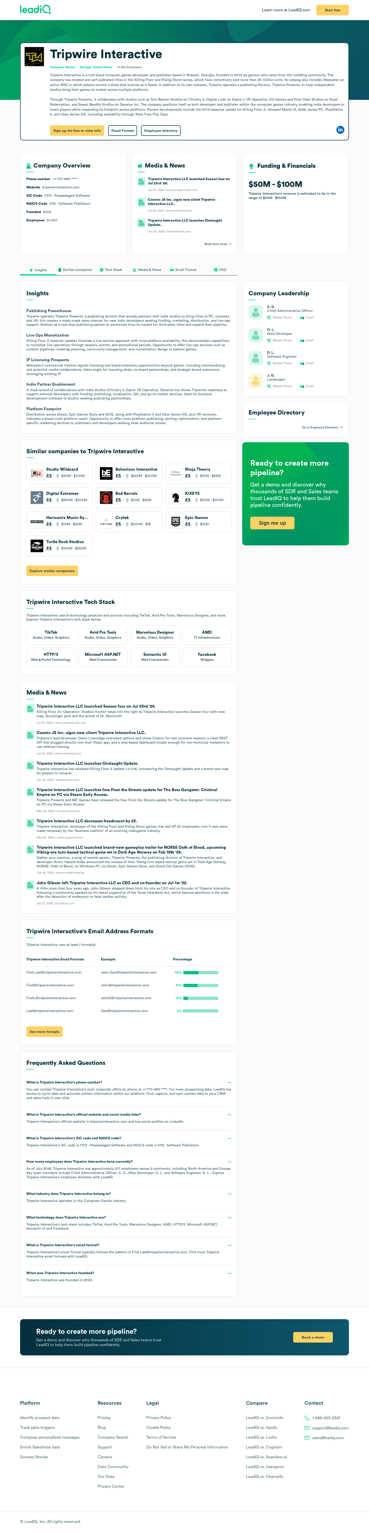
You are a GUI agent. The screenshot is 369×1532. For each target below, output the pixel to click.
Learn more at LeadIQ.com (286, 10)
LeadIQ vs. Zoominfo (264, 1418)
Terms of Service (161, 1437)
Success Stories (34, 1457)
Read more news (215, 244)
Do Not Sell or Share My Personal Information (187, 1447)
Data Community (113, 1467)
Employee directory (160, 131)
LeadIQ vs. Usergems (265, 1467)
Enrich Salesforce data (40, 1447)
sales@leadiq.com (328, 1438)
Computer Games (98, 1201)
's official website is (105, 1118)
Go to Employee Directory (320, 427)
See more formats (44, 1032)
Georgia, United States (96, 67)
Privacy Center (111, 1486)
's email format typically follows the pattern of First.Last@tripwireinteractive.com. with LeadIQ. (122, 1250)
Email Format (122, 131)
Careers (105, 1457)
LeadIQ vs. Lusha (261, 1437)
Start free (332, 10)
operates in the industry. (76, 1197)
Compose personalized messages (50, 1437)
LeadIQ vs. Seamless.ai (266, 1457)
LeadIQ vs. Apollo (261, 1428)
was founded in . (60, 1276)
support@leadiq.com (330, 1428)
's (112, 1142)
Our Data (106, 1477)
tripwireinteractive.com (108, 1121)
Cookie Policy (158, 1428)
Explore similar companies (52, 571)
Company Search (113, 1437)
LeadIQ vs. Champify (264, 1477)
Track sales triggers (37, 1428)
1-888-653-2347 (326, 1418)
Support (105, 1447)
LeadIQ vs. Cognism (264, 1447)
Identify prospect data (39, 1418)
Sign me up (272, 523)
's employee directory (59, 1177)
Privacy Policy (158, 1418)
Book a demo (313, 1337)
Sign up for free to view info (77, 131)
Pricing (104, 1418)
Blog (102, 1428)
